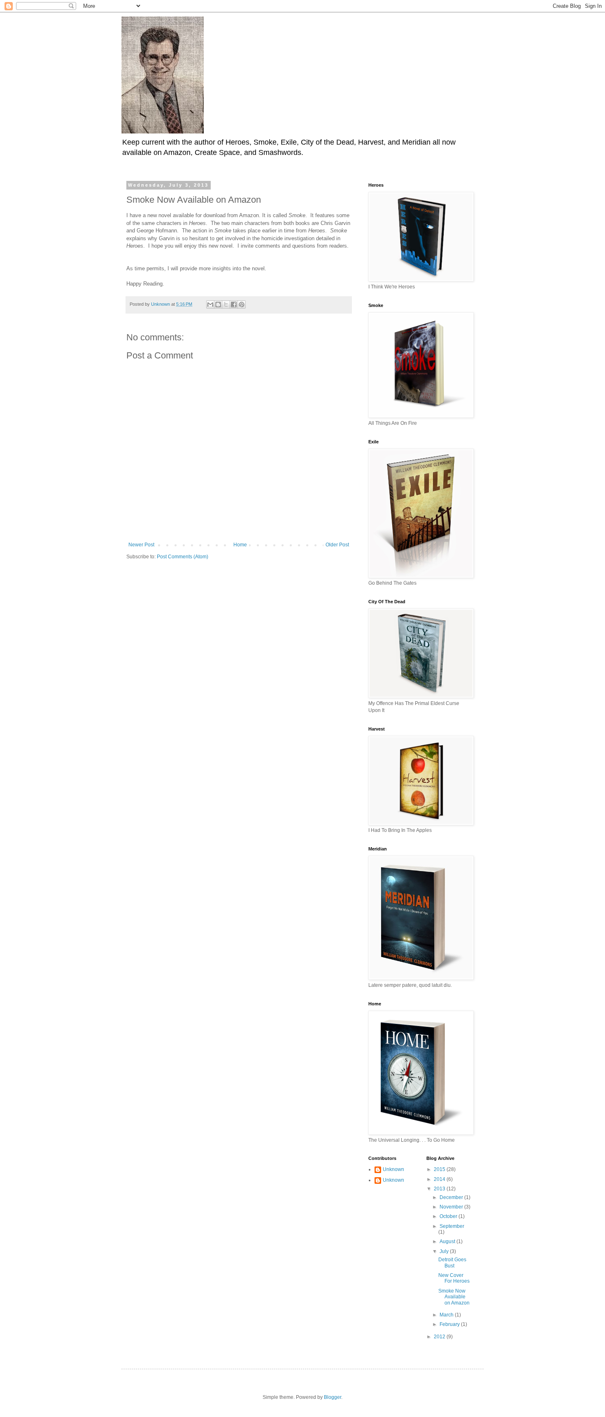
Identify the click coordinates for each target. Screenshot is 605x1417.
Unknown (393, 1169)
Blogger (332, 1397)
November (452, 1207)
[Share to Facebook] (234, 304)
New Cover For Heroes (454, 1278)
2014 (440, 1179)
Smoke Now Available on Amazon (454, 1297)
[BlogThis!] (218, 304)
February (450, 1324)
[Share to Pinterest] (241, 304)
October (449, 1216)
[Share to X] (226, 304)
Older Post (337, 545)
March (447, 1315)
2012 (440, 1337)
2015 (440, 1169)
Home (240, 545)
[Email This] (210, 304)
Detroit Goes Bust (452, 1262)
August (448, 1241)
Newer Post (141, 545)
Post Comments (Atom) (182, 557)
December (452, 1197)
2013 (440, 1189)
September (452, 1226)
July (445, 1251)
